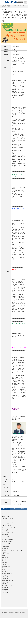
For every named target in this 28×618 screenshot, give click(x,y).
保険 (3, 555)
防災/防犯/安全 (5, 592)
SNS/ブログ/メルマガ (6, 518)
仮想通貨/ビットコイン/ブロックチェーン (11, 550)
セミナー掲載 (8, 612)
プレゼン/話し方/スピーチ (7, 538)
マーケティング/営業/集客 (7, 539)
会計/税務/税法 (5, 552)
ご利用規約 (4, 612)
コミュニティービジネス (7, 527)
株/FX (3, 571)
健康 (3, 559)
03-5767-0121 (15, 495)
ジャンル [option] (5, 508)
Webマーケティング (6, 522)
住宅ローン (4, 553)
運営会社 (12, 612)
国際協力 (4, 562)
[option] (14, 552)
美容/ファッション (6, 585)
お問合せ (24, 612)
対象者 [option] (22, 508)
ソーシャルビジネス (6, 532)
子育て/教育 (4, 564)
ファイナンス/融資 (6, 536)
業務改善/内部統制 (6, 573)
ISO (3, 515)
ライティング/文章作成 (7, 541)
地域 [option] (14, 508)
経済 (3, 583)
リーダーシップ (5, 545)
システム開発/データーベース (8, 530)
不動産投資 (4, 546)
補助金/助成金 (5, 589)
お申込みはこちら (16, 491)
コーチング (4, 529)
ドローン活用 (5, 534)
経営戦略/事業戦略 (6, 580)
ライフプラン (5, 543)
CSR (3, 513)
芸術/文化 (4, 587)
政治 (3, 569)
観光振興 (4, 590)
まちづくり (4, 523)
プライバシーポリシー (19, 612)
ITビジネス (4, 516)
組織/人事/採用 (5, 578)
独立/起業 (4, 575)
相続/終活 (4, 576)
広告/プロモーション (6, 566)
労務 (3, 560)
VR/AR (3, 520)
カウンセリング (5, 525)
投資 (3, 567)
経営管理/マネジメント (7, 582)
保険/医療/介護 (5, 557)
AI (2, 511)
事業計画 (4, 548)
